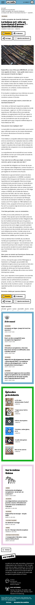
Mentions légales (14, 584)
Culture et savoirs (11, 520)
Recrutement (13, 581)
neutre (27, 309)
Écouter (7, 33)
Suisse (14, 309)
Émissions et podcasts (8, 9)
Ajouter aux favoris (23, 38)
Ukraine (3, 309)
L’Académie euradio (15, 583)
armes (32, 309)
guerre (9, 309)
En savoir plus (12, 599)
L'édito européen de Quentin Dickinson (12, 11)
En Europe (4, 16)
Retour (7, 550)
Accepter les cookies (21, 602)
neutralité (21, 309)
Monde (7, 488)
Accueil (3, 8)
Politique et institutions (12, 535)
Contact (12, 580)
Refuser (8, 602)
